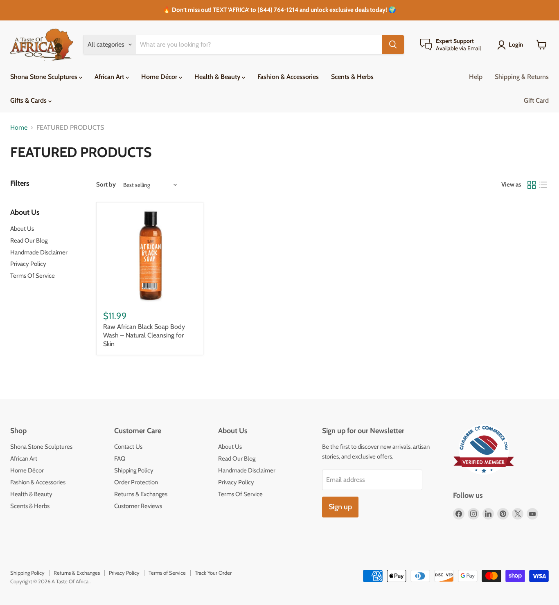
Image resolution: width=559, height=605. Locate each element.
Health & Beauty (218, 77)
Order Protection (136, 482)
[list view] (543, 185)
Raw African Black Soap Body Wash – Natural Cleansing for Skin (144, 335)
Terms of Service (167, 572)
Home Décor (160, 77)
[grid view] (531, 185)
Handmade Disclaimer (39, 252)
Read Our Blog (28, 240)
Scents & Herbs (352, 77)
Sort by (106, 184)
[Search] (393, 44)
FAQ (120, 458)
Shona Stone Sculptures (44, 77)
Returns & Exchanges (140, 494)
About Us (22, 228)
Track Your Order (213, 572)
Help (475, 77)
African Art (110, 77)
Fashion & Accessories (288, 77)
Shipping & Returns (522, 77)
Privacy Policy (28, 264)
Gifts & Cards (29, 100)
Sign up (340, 506)
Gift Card (536, 100)
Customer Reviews (138, 506)
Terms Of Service (32, 275)
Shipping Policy (133, 470)
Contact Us (128, 446)
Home (18, 127)
